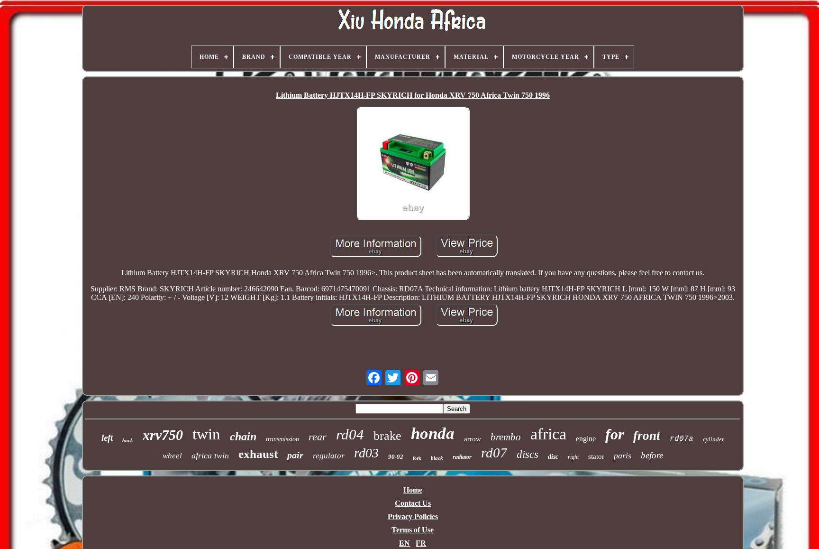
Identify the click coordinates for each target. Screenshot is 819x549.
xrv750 (163, 435)
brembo (506, 437)
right (573, 457)
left (107, 438)
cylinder (713, 439)
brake (387, 436)
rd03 (366, 453)
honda (433, 433)
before (652, 455)
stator (596, 456)
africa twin (210, 455)
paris (622, 455)
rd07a (681, 439)
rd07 (494, 452)
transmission (282, 439)
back (127, 440)
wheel (172, 455)
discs (527, 454)
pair (295, 455)
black (437, 458)
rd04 (350, 434)
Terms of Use (412, 530)
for (614, 434)
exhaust (258, 453)
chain (243, 436)
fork (417, 458)
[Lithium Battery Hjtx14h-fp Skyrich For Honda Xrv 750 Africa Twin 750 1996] (413, 164)
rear (318, 437)
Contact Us (413, 503)
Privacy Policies (413, 516)
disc (553, 456)
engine (586, 439)
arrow (472, 439)
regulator (329, 455)
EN (404, 543)
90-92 (395, 456)
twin (206, 434)
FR (421, 543)
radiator (462, 457)
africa (548, 434)
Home (412, 490)
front (646, 435)
